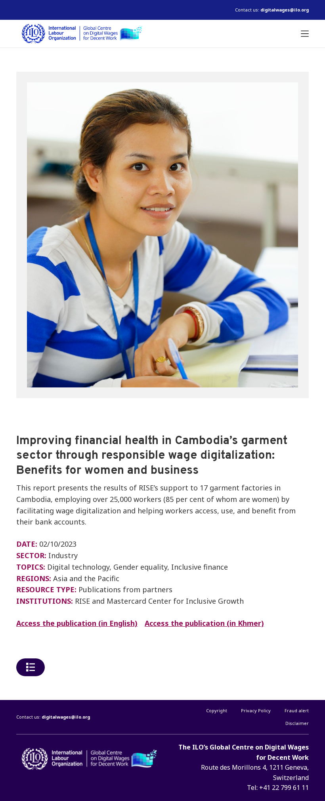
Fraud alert (297, 710)
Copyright (216, 710)
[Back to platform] (30, 667)
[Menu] (305, 34)
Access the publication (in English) (77, 623)
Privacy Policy (256, 710)
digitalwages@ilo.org (284, 10)
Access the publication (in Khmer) (204, 623)
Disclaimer (297, 723)
